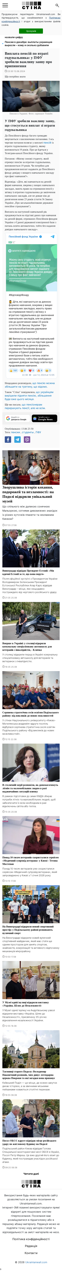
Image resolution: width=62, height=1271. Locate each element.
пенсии (15, 432)
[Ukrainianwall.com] (31, 5)
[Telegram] (17, 439)
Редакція (31, 1246)
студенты (28, 432)
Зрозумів (31, 31)
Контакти (31, 1253)
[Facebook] (8, 439)
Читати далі (31, 1173)
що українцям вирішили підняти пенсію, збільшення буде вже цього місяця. (29, 395)
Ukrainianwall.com (36, 1262)
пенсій (47, 142)
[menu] (5, 5)
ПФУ (38, 432)
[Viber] (27, 439)
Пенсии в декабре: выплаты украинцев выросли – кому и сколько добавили (28, 43)
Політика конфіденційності (31, 1239)
